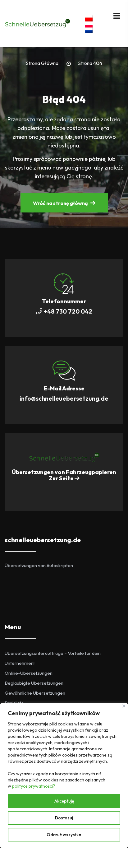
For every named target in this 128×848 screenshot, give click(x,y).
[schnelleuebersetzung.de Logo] (64, 457)
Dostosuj (64, 818)
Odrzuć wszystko (64, 834)
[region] (64, 775)
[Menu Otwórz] (116, 15)
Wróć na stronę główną (61, 203)
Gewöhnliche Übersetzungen (35, 693)
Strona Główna (42, 63)
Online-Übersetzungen (29, 673)
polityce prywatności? (33, 786)
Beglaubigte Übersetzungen (34, 683)
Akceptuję (64, 801)
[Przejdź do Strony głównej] (37, 23)
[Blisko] (123, 706)
